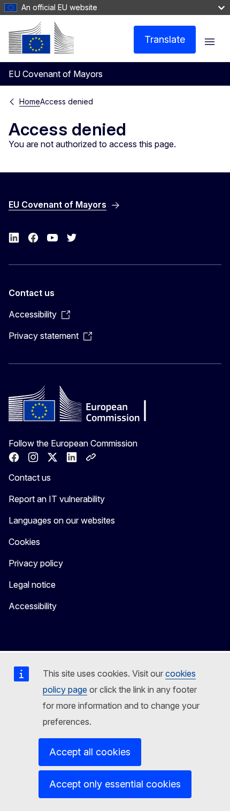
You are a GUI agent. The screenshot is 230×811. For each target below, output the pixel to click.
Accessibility (33, 606)
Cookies (24, 541)
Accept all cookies (90, 751)
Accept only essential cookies (115, 784)
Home (29, 101)
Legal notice (32, 584)
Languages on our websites (62, 520)
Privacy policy (36, 563)
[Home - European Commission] (41, 37)
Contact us (30, 477)
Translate (164, 39)
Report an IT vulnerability (57, 499)
